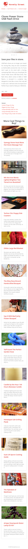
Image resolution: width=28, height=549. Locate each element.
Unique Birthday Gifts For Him (10, 109)
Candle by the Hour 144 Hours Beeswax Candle (13, 386)
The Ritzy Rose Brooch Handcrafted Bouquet (12, 282)
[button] (7, 94)
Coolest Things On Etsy (8, 105)
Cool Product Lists (11, 9)
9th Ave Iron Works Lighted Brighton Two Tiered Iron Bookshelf (12, 179)
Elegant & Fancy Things (8, 107)
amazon (14, 98)
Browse (3, 9)
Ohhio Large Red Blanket (13, 248)
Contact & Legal (22, 9)
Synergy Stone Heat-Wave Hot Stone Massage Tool (14, 143)
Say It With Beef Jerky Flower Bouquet (12, 317)
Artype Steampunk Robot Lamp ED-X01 (13, 524)
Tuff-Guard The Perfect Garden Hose (12, 350)
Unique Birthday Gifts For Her (10, 111)
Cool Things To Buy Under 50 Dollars (11, 113)
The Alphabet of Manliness (10, 491)
